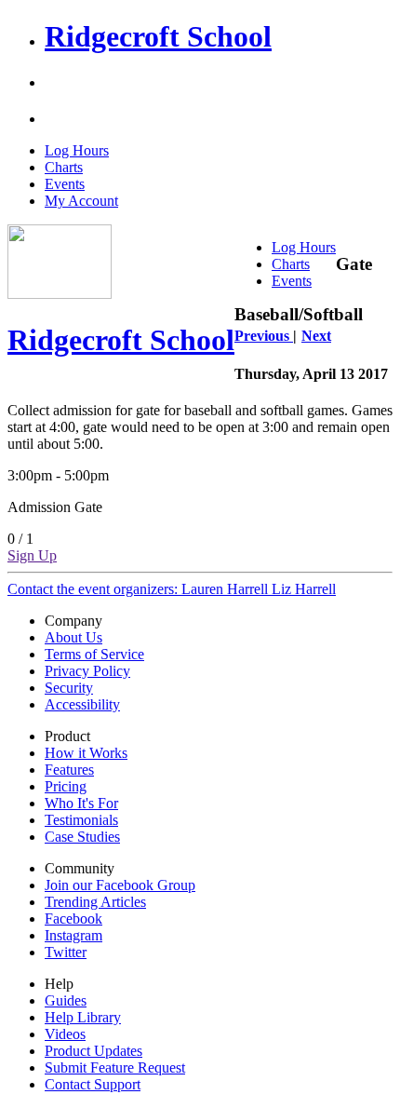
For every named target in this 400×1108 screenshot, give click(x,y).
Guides (66, 1000)
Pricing (66, 786)
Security (69, 688)
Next (316, 336)
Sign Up (32, 555)
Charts (64, 167)
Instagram (73, 935)
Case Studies (82, 837)
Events (65, 184)
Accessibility (82, 704)
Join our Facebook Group (120, 885)
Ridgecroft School (158, 36)
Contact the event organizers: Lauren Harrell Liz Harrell (171, 589)
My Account (81, 201)
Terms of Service (94, 654)
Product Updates (93, 1051)
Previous (263, 336)
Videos (65, 1034)
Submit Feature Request (115, 1067)
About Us (73, 637)
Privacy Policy (87, 671)
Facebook (73, 918)
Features (69, 769)
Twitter (66, 952)
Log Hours (77, 150)
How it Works (86, 753)
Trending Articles (95, 902)
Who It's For (81, 803)
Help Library (83, 1017)
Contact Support (92, 1084)
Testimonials (81, 820)
